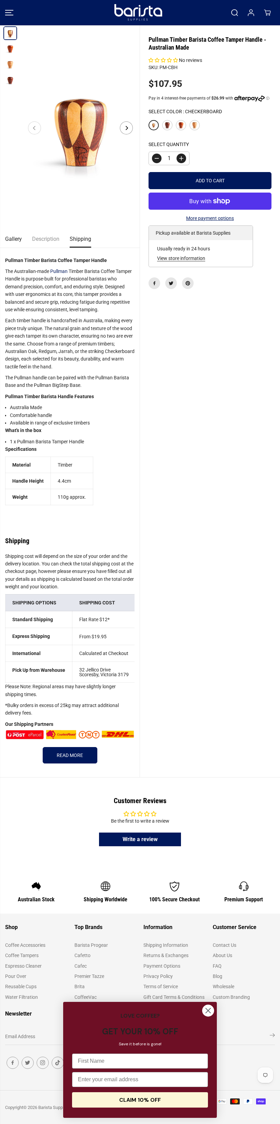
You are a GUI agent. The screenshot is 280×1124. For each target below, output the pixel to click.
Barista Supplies (54, 1107)
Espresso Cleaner (23, 966)
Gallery (13, 239)
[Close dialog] (208, 1011)
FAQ (217, 966)
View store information (181, 258)
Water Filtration (21, 997)
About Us (222, 955)
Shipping (80, 239)
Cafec (80, 966)
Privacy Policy (158, 976)
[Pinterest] (188, 283)
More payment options (210, 218)
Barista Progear (91, 945)
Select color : (185, 111)
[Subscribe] (272, 1036)
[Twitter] (171, 283)
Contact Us (224, 945)
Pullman (59, 271)
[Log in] (250, 12)
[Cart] (267, 12)
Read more (70, 755)
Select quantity (169, 144)
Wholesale (223, 986)
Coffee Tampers (22, 955)
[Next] (126, 127)
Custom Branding (231, 997)
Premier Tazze (89, 976)
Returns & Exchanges (165, 955)
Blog (217, 976)
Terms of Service (160, 986)
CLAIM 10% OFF (140, 1099)
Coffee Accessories (25, 945)
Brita (79, 986)
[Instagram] (42, 1062)
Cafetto (82, 955)
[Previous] (34, 127)
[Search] (234, 12)
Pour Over (15, 976)
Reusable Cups (21, 986)
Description (45, 239)
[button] (9, 12)
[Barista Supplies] (138, 12)
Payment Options (161, 966)
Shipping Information (165, 945)
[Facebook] (154, 283)
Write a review (140, 839)
